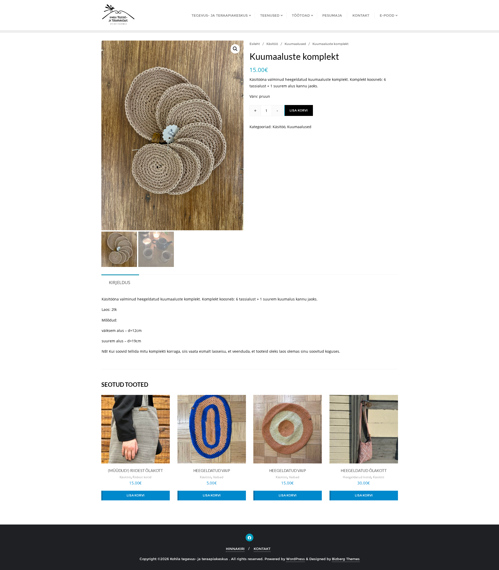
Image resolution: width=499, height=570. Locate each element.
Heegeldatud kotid (357, 477)
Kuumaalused (295, 44)
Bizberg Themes (346, 559)
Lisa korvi (299, 110)
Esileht (255, 44)
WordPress (295, 559)
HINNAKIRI (235, 549)
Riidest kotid (142, 477)
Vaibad (218, 477)
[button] (235, 49)
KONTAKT (262, 549)
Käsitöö (272, 44)
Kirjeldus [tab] (119, 282)
